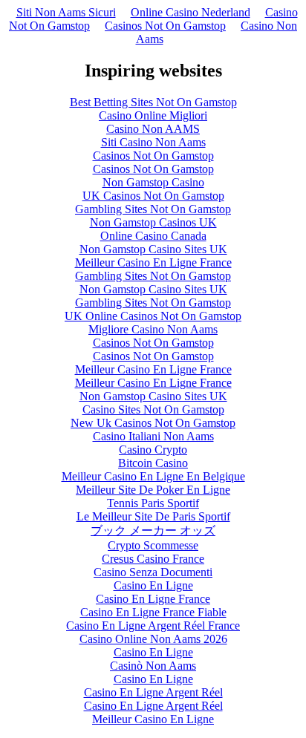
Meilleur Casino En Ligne (153, 719)
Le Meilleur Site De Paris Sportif (153, 516)
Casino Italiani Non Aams (153, 436)
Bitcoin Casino (153, 463)
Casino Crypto (153, 449)
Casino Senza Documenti (153, 572)
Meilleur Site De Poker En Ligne (153, 489)
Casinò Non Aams (153, 665)
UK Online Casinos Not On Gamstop (153, 316)
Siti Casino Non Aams (153, 142)
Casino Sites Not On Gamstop (153, 409)
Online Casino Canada (153, 235)
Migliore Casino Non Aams (153, 329)
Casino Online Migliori (153, 115)
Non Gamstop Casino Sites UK (153, 249)
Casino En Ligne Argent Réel (153, 692)
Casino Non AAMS (153, 129)
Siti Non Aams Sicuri (66, 12)
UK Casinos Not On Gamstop (153, 195)
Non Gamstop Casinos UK (153, 222)
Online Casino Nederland (190, 12)
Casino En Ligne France (153, 598)
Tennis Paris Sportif (153, 503)
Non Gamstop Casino (153, 182)
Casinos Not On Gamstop (165, 25)
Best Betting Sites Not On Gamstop (153, 102)
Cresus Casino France (153, 558)
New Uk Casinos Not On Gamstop (153, 423)
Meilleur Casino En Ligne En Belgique (153, 476)
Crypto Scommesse (153, 545)
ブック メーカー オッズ (153, 530)
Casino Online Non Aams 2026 (153, 639)
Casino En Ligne (153, 585)
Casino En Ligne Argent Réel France (153, 625)
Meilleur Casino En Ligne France (153, 262)
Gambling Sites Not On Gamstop (153, 209)
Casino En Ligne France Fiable (153, 612)
